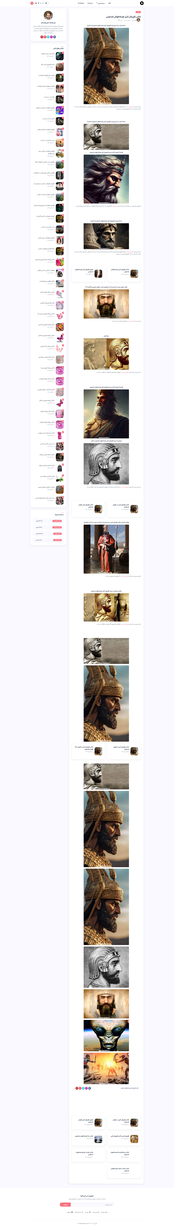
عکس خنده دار (57, 527)
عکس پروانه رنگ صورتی (47, 346)
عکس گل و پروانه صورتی (47, 302)
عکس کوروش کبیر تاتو (47, 64)
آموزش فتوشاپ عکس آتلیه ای (45, 216)
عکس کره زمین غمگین (47, 53)
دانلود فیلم (104, 1212)
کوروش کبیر (129, 106)
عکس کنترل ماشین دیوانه (46, 465)
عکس (138, 12)
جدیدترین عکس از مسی (47, 443)
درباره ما (90, 3)
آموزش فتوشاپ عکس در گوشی (45, 107)
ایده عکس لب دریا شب (47, 227)
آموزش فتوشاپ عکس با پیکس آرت (44, 183)
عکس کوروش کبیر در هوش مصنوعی (121, 505)
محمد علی (134, 20)
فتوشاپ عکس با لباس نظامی (46, 270)
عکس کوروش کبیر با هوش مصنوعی (121, 748)
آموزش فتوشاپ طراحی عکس (45, 129)
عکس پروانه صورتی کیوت (47, 422)
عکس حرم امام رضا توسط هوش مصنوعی (120, 1153)
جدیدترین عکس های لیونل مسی (44, 497)
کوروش (114, 206)
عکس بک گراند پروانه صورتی (46, 389)
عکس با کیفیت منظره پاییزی (46, 487)
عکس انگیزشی (57, 521)
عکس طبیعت (57, 534)
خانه (109, 3)
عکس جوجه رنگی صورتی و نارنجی (44, 259)
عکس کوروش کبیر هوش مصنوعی (86, 505)
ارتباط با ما (81, 3)
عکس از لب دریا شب (48, 118)
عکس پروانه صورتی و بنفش (46, 335)
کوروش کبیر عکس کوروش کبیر (120, 1136)
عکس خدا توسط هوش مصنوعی (84, 1136)
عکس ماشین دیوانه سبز (47, 476)
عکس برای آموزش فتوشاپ (46, 75)
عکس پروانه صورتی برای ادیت (45, 313)
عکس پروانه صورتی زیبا (47, 367)
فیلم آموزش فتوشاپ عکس (46, 248)
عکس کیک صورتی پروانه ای (46, 357)
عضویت (65, 1204)
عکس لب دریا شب (49, 96)
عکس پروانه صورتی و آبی (47, 292)
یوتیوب (68, 1212)
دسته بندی (101, 3)
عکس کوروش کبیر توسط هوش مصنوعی (120, 270)
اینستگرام (78, 1212)
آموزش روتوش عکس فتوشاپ (45, 86)
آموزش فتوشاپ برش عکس (46, 237)
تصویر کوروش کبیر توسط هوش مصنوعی (84, 270)
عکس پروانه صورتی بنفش (46, 400)
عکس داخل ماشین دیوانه (47, 454)
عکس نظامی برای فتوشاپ (46, 281)
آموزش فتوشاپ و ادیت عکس (45, 194)
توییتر (86, 1212)
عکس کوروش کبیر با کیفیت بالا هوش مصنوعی (84, 748)
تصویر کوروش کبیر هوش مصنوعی (85, 1120)
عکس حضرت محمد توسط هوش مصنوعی (120, 1169)
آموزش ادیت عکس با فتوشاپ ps (44, 161)
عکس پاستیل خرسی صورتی (46, 432)
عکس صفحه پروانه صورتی (46, 378)
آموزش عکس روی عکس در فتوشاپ (43, 172)
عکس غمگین (57, 540)
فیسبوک (95, 1212)
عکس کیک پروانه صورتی (47, 411)
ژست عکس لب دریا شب (47, 140)
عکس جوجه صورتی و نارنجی (46, 324)
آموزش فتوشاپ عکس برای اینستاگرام (46, 152)
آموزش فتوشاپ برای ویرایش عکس (44, 205)
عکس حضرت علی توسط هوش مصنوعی (84, 1153)
